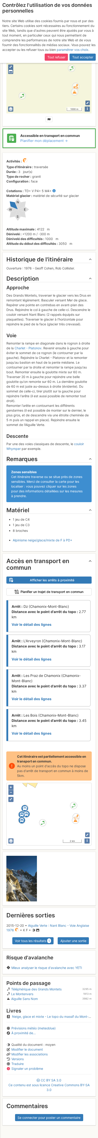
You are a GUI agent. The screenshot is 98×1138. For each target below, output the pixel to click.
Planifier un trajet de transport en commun (52, 592)
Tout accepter (82, 57)
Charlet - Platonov (28, 348)
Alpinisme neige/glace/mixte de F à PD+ (42, 540)
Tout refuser (56, 57)
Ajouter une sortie (73, 941)
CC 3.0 (49, 1085)
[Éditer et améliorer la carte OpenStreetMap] (87, 103)
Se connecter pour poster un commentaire (49, 1118)
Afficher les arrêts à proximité (52, 580)
